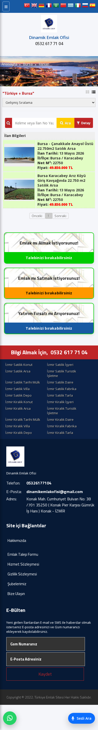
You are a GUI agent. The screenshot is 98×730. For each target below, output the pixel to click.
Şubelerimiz (17, 584)
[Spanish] (92, 6)
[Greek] (71, 6)
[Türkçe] (27, 6)
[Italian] (78, 6)
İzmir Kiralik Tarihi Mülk (22, 419)
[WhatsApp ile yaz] (10, 718)
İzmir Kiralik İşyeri (60, 402)
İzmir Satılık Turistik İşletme (61, 373)
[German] (41, 6)
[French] (49, 6)
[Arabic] (56, 6)
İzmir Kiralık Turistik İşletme (61, 410)
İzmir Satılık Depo (18, 395)
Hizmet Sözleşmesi (23, 564)
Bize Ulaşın (16, 594)
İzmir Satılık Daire (60, 382)
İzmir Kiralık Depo (18, 432)
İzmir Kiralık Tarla (60, 432)
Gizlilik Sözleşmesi (22, 574)
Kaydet (45, 674)
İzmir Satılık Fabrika (61, 389)
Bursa (28, 64)
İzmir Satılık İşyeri (60, 364)
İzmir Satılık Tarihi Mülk (22, 382)
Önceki (37, 216)
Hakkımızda (17, 540)
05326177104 (38, 483)
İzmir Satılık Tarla (60, 395)
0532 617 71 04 (49, 43)
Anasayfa (9, 64)
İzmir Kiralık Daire (60, 419)
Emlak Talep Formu (23, 554)
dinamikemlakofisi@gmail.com (54, 492)
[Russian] (85, 6)
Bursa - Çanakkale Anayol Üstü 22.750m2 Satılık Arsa (65, 146)
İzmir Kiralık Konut (19, 402)
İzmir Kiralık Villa (17, 426)
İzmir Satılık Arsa (17, 371)
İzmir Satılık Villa (17, 389)
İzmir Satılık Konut (18, 364)
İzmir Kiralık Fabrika (62, 426)
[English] (34, 6)
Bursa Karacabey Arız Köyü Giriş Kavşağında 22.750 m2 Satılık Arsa (61, 180)
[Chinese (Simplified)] (63, 6)
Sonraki (60, 216)
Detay (85, 123)
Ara (68, 123)
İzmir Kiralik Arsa (18, 408)
